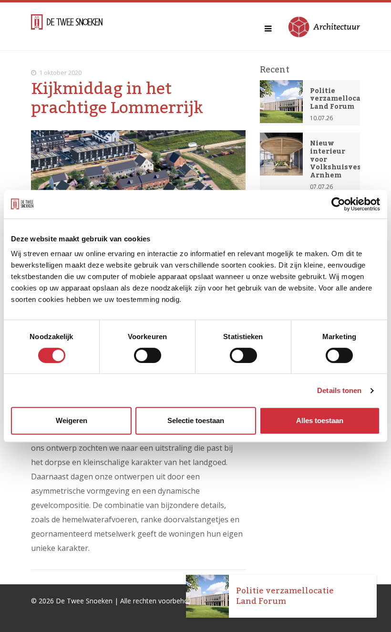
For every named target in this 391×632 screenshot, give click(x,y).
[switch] (147, 355)
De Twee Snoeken (84, 600)
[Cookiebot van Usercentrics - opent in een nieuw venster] (338, 204)
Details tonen (339, 390)
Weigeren (71, 420)
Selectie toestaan (195, 420)
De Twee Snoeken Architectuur (67, 26)
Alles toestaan (319, 420)
